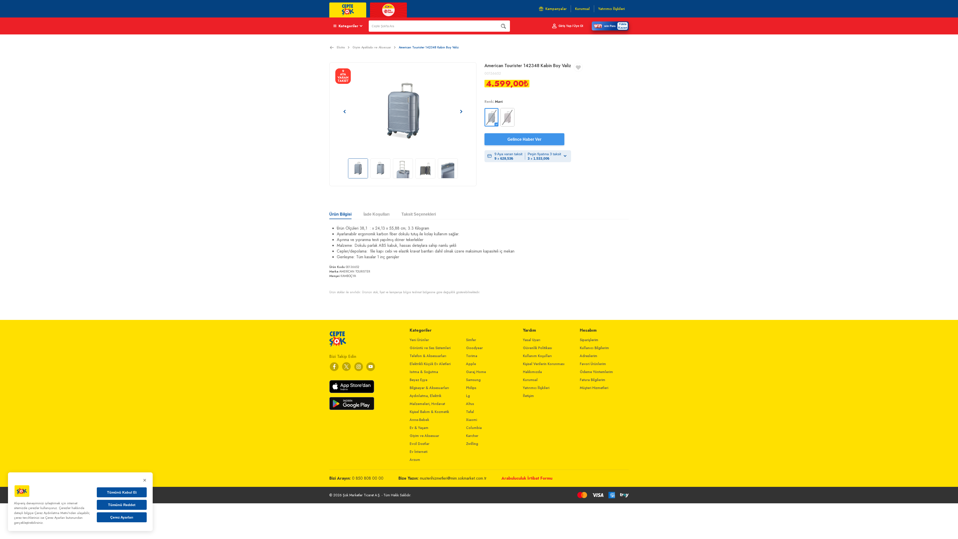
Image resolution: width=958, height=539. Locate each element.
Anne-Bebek (419, 419)
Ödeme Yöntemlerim (596, 371)
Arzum (415, 459)
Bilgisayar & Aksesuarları (429, 387)
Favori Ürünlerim (593, 363)
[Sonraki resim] (461, 111)
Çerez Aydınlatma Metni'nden (55, 513)
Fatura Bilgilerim (592, 379)
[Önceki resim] (345, 111)
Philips (471, 387)
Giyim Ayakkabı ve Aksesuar (372, 47)
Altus (470, 403)
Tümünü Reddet (121, 505)
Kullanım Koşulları (537, 355)
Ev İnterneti (418, 451)
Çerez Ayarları (121, 517)
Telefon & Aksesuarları (428, 355)
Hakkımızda (532, 371)
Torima (471, 355)
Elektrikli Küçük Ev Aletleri (430, 363)
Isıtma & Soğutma (424, 371)
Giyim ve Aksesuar (424, 435)
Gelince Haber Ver (524, 139)
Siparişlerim (589, 339)
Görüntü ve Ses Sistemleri (430, 347)
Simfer (471, 339)
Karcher (472, 435)
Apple (471, 363)
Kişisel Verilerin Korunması (544, 363)
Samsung (473, 379)
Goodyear (474, 347)
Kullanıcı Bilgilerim (594, 347)
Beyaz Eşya (418, 379)
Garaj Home (476, 371)
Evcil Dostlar (419, 443)
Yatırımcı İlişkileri (536, 387)
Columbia (474, 427)
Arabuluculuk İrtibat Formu (526, 478)
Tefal (470, 411)
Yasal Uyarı (531, 339)
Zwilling (472, 443)
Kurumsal (530, 379)
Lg (468, 395)
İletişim (528, 395)
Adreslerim (588, 355)
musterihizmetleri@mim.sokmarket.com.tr (453, 478)
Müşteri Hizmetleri (594, 387)
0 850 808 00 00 (367, 478)
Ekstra (341, 47)
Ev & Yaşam (419, 427)
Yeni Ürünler (419, 339)
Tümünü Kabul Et (122, 492)
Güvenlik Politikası (537, 347)
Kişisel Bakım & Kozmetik (429, 411)
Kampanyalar (556, 8)
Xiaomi (471, 419)
